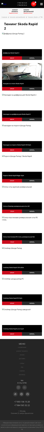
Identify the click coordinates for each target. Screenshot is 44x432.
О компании (22, 347)
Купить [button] (32, 58)
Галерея (22, 371)
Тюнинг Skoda (33, 17)
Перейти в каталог (13, 13)
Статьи (22, 363)
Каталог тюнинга (22, 351)
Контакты (22, 375)
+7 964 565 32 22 (22, 5)
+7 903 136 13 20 (22, 3)
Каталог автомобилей (17, 17)
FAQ (22, 367)
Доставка (22, 359)
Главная (4, 17)
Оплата (22, 355)
